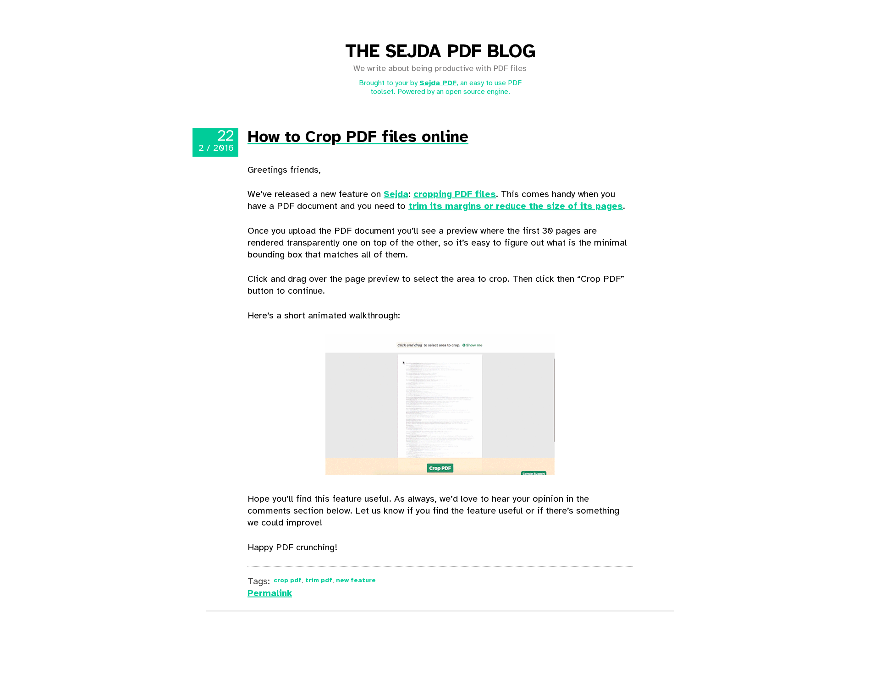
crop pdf (288, 580)
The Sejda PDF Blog (440, 52)
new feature (356, 580)
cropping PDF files (454, 194)
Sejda (396, 194)
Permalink (270, 593)
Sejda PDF (437, 83)
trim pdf (318, 580)
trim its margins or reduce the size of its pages (515, 206)
